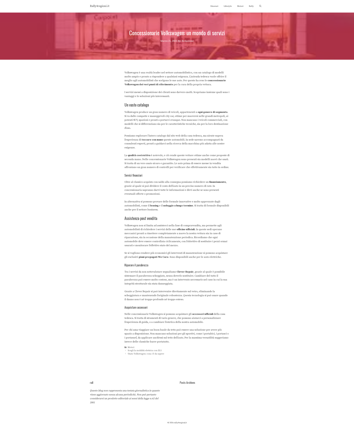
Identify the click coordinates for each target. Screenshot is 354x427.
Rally (251, 6)
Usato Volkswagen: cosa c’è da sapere (146, 354)
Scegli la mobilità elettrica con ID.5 (145, 350)
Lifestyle (228, 6)
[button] (260, 6)
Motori (240, 6)
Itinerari (214, 6)
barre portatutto (159, 341)
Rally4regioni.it (99, 6)
